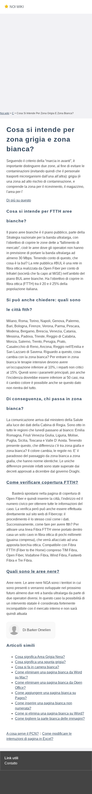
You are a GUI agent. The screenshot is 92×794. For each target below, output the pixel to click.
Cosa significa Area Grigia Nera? (40, 657)
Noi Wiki (17, 7)
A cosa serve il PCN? (22, 733)
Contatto (10, 763)
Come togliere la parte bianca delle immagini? (50, 718)
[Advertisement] (46, 62)
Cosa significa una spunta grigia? (40, 662)
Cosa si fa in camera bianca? (37, 667)
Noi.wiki (4, 113)
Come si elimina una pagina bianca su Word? (49, 713)
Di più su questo (18, 200)
